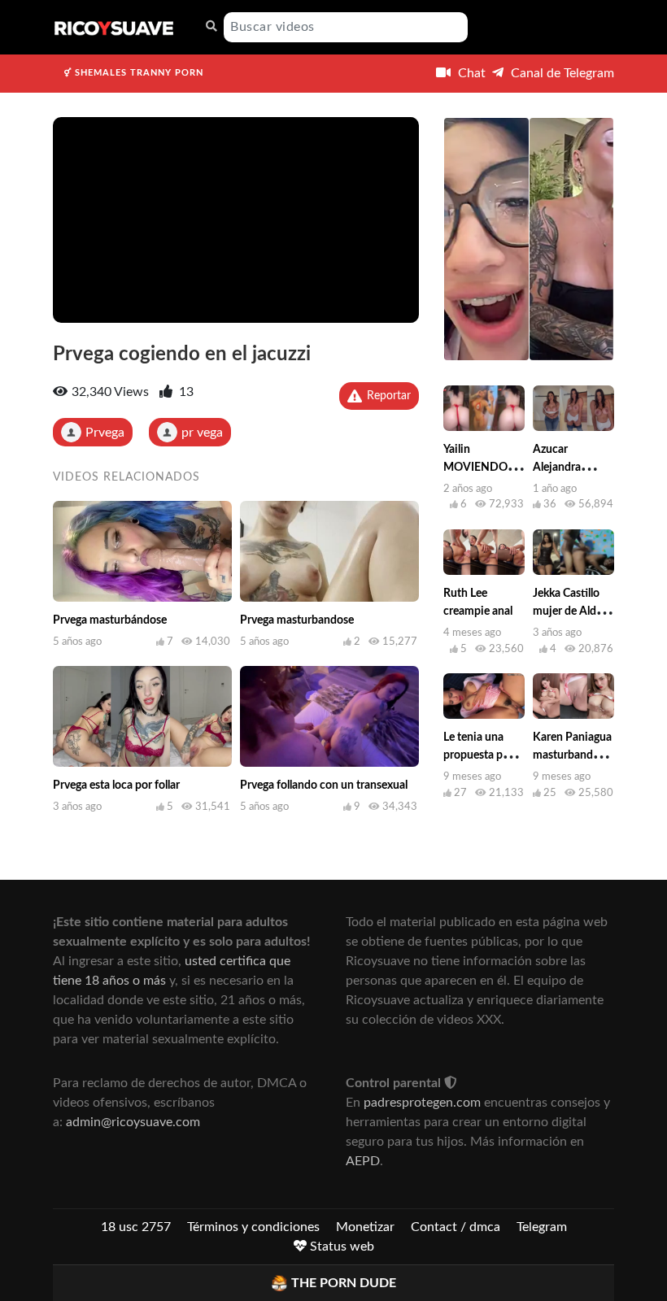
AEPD (363, 1161)
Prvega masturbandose (297, 620)
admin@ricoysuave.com (133, 1122)
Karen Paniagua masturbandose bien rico (572, 755)
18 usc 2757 (136, 1227)
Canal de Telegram (561, 73)
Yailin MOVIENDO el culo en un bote (481, 467)
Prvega (104, 432)
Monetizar (365, 1227)
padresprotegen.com (422, 1102)
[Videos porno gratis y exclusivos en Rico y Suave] (114, 27)
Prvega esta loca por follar (116, 785)
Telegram (542, 1227)
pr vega (202, 432)
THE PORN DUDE (343, 1283)
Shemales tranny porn (137, 72)
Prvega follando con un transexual (324, 785)
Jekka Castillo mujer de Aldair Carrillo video (571, 611)
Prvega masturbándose (110, 620)
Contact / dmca (455, 1227)
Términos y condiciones (253, 1227)
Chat (470, 73)
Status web (340, 1246)
